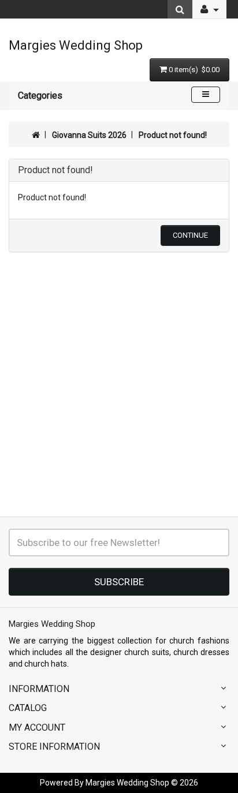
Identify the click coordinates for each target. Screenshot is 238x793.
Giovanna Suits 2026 (89, 135)
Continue (190, 235)
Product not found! (173, 135)
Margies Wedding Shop (76, 45)
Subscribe (119, 582)
